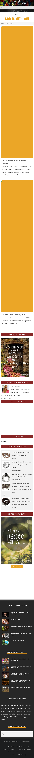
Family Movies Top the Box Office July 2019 (20, 687)
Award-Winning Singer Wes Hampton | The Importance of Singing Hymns (20, 680)
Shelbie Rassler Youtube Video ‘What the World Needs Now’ (20, 659)
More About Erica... (6, 398)
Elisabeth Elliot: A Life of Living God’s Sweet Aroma (21, 634)
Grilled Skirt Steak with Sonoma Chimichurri (21, 626)
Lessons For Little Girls (16, 619)
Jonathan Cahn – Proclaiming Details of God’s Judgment (20, 613)
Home (2, 23)
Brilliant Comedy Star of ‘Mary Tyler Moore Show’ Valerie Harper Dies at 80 (20, 673)
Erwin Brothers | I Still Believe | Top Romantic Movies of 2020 (21, 666)
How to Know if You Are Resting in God (14, 315)
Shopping (23, 755)
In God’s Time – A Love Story (17, 640)
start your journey (17, 566)
